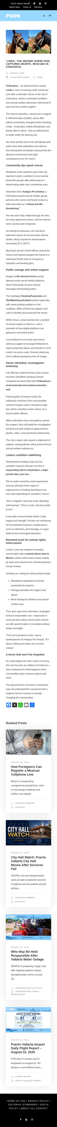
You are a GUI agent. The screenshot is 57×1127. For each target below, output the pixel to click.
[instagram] (45, 3)
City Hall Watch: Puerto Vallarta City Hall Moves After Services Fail (28, 863)
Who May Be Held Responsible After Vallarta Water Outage (27, 955)
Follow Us (27, 7)
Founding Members (24, 803)
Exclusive (20, 807)
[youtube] (40, 3)
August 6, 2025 (17, 73)
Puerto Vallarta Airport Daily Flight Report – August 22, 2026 (28, 1048)
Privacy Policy (39, 1101)
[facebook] (29, 3)
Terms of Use (16, 1101)
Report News (14, 7)
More (40, 77)
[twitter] (34, 3)
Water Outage (18, 994)
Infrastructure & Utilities (28, 988)
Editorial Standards (23, 1104)
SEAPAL (35, 991)
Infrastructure (23, 991)
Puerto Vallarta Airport (28, 1081)
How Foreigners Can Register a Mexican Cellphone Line (26, 770)
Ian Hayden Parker (19, 77)
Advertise (38, 7)
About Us (27, 1108)
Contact (42, 1108)
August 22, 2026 (20, 762)
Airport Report (23, 1076)
